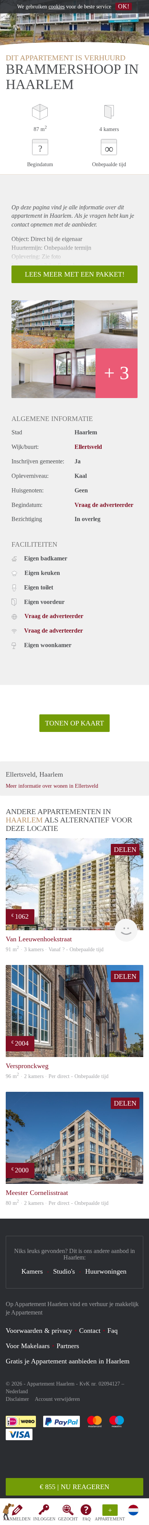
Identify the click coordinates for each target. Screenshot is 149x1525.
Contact (89, 1330)
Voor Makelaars (28, 1346)
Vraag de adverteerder (103, 505)
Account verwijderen (57, 1399)
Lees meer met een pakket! (75, 274)
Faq (112, 1330)
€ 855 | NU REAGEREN (74, 1487)
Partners (68, 1346)
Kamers (32, 1271)
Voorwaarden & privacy (39, 1330)
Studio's (64, 1271)
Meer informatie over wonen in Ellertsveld (52, 786)
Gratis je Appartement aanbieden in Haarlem (68, 1361)
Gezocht (68, 1519)
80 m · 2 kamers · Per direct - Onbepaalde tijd (57, 1203)
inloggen (44, 1519)
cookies (57, 7)
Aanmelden (17, 1519)
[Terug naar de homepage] (8, 1513)
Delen (125, 849)
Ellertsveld (88, 447)
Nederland (17, 1391)
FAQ (87, 1519)
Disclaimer (17, 1399)
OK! (123, 6)
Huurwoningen (105, 1271)
